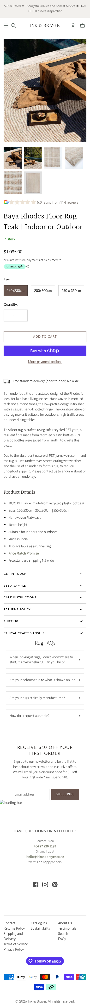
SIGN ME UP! (67, 514)
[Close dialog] (87, 484)
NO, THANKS (67, 521)
